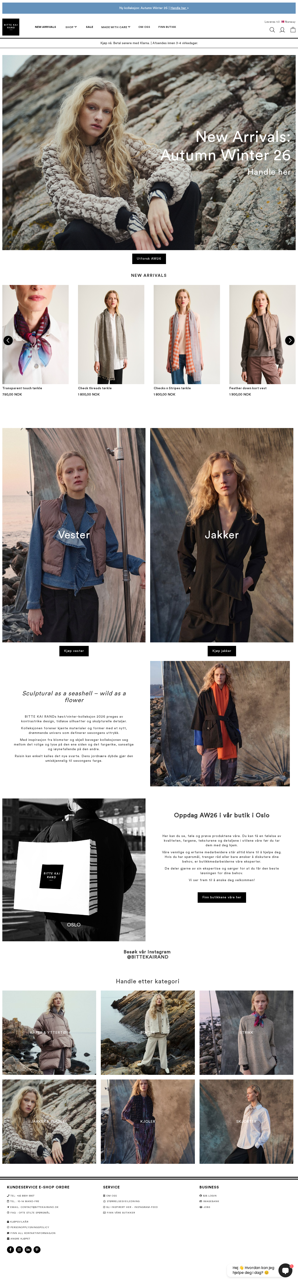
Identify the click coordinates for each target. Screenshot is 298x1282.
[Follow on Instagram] (19, 1249)
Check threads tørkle (95, 388)
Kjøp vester (74, 651)
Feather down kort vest (248, 388)
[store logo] (10, 27)
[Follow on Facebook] (10, 1249)
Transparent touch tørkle (22, 388)
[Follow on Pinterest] (37, 1249)
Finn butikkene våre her (221, 897)
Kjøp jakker (221, 651)
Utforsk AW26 (149, 258)
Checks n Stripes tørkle (172, 388)
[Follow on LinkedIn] (28, 1249)
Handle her (178, 8)
